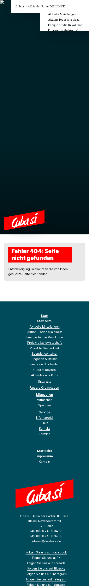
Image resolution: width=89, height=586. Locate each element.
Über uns (44, 382)
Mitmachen (44, 394)
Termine (44, 434)
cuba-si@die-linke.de (46, 541)
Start (44, 316)
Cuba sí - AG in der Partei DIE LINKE (40, 6)
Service (44, 412)
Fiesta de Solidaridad (44, 364)
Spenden (44, 405)
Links (44, 423)
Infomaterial (44, 418)
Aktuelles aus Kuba (44, 375)
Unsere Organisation (44, 387)
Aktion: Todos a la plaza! (64, 19)
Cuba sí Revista (44, 370)
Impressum (44, 456)
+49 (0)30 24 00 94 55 (46, 531)
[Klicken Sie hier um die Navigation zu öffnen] (82, 6)
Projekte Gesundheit (44, 348)
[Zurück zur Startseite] (24, 220)
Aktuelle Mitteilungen (62, 14)
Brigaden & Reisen (44, 359)
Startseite (44, 321)
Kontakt (44, 428)
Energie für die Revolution (65, 25)
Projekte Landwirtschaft (63, 30)
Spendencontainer (45, 353)
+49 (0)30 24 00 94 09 (46, 536)
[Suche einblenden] (71, 6)
